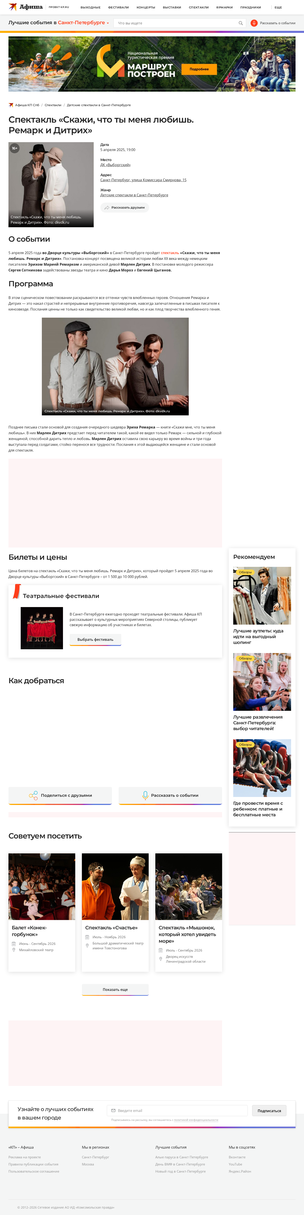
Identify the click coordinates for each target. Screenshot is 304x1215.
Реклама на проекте (24, 1157)
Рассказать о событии (278, 23)
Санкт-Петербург (95, 1157)
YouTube (235, 1164)
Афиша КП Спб (27, 105)
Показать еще (115, 989)
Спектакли (199, 7)
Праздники (250, 7)
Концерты (146, 7)
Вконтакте (237, 1157)
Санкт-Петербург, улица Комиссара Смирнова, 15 (143, 179)
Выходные (91, 7)
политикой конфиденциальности (196, 1120)
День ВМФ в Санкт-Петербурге (180, 1164)
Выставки (172, 7)
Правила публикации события (33, 1164)
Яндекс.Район (240, 1171)
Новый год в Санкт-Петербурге (180, 1171)
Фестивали (118, 7)
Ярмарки (224, 7)
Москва (88, 1164)
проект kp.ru (59, 7)
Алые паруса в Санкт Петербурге (181, 1157)
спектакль (170, 252)
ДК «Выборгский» (115, 164)
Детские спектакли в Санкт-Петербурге (99, 105)
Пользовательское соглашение (33, 1171)
